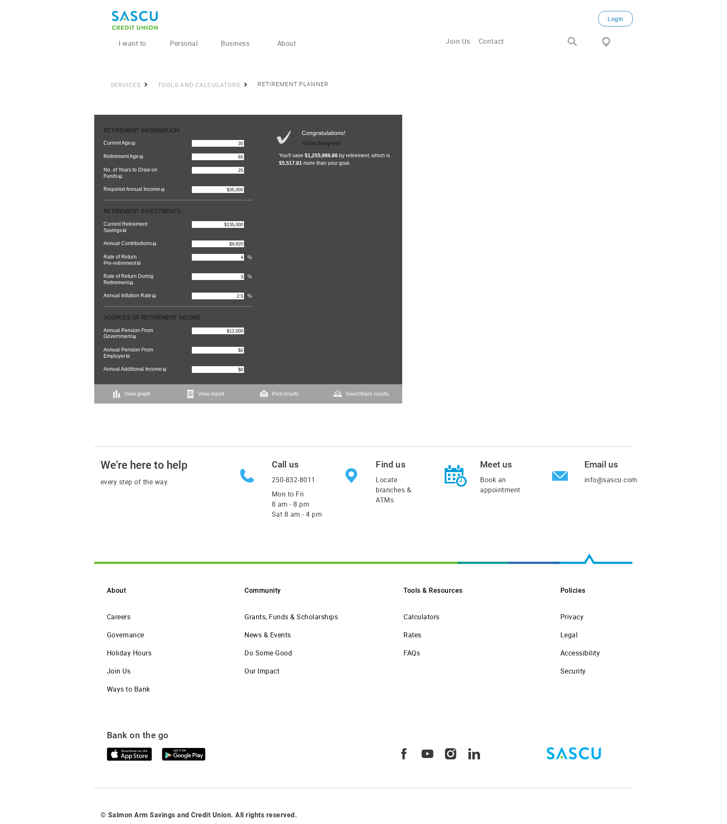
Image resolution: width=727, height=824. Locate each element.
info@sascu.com (610, 479)
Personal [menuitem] (184, 43)
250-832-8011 (294, 479)
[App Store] (129, 753)
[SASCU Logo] (200, 20)
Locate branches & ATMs (393, 489)
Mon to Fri (297, 504)
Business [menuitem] (235, 43)
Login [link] (616, 19)
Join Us (458, 41)
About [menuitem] (286, 43)
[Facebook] (404, 753)
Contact (491, 41)
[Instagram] (450, 753)
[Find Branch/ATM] (606, 41)
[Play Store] (184, 753)
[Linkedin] (474, 753)
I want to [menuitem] (132, 43)
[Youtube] (427, 753)
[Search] (572, 42)
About (116, 590)
